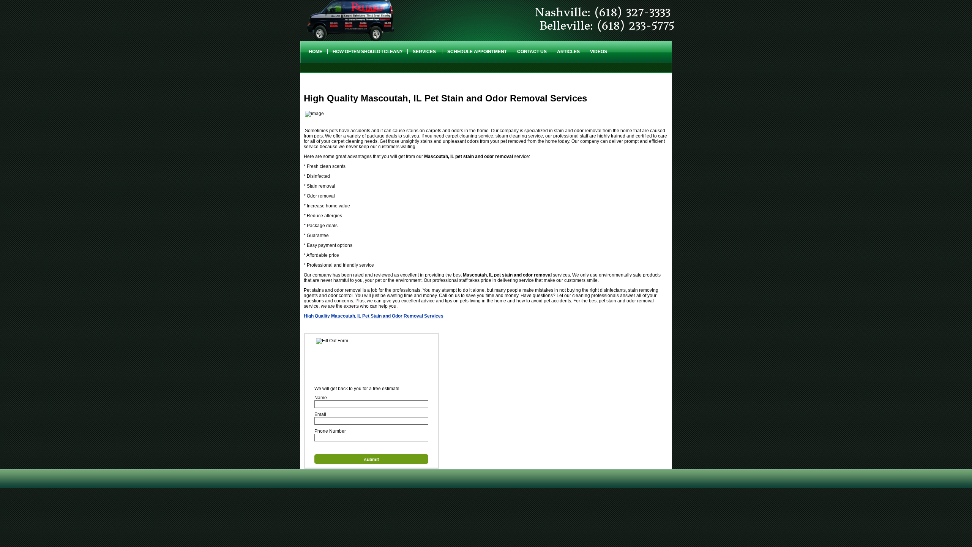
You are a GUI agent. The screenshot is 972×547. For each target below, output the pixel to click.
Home (315, 51)
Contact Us (532, 51)
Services (425, 51)
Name (320, 397)
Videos (598, 51)
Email (320, 414)
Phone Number (330, 431)
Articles (568, 51)
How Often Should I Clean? (367, 51)
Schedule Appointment (477, 51)
